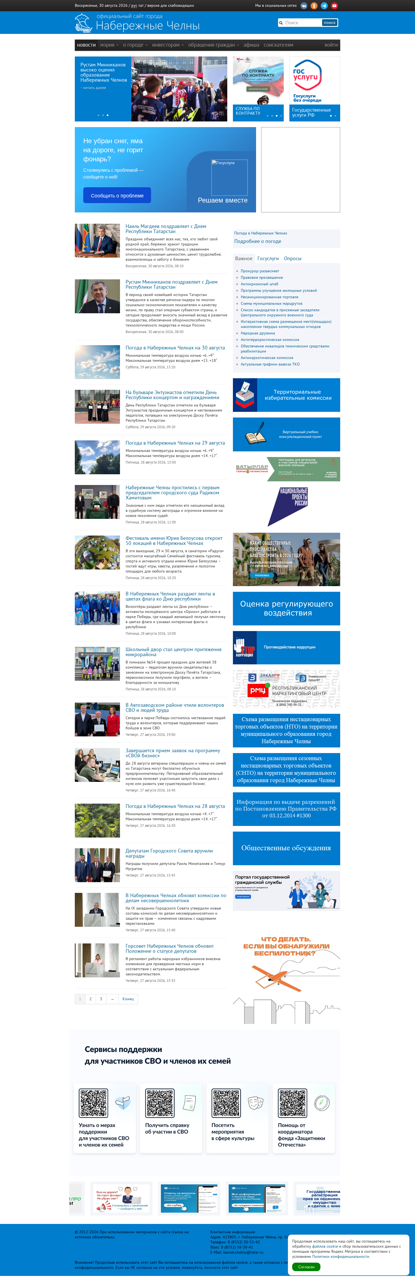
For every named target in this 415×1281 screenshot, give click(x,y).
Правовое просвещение (262, 277)
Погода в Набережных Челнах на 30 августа (175, 347)
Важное (243, 258)
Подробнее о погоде (257, 241)
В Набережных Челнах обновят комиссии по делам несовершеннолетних (176, 898)
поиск (330, 22)
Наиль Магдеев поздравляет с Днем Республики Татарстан (166, 229)
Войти (331, 45)
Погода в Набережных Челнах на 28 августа (175, 806)
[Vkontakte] (304, 5)
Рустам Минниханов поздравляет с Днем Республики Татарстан (172, 284)
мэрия (108, 45)
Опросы (293, 258)
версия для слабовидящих (170, 5)
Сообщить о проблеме (117, 195)
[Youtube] (334, 5)
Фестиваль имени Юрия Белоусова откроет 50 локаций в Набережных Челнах (174, 541)
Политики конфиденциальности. (341, 1256)
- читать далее (93, 88)
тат (141, 5)
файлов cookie (325, 1246)
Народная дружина (258, 333)
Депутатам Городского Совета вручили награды (169, 853)
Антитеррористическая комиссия (270, 340)
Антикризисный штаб (259, 284)
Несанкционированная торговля (269, 297)
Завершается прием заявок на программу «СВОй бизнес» (173, 753)
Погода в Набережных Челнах (260, 233)
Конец (128, 999)
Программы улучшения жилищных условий (279, 290)
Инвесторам (166, 45)
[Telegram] (324, 5)
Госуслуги (268, 258)
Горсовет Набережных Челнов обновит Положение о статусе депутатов (170, 948)
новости (86, 45)
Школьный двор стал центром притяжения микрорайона (174, 652)
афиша (251, 45)
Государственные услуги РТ (311, 112)
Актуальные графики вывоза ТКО (270, 364)
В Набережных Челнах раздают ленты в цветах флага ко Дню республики (170, 596)
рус (134, 5)
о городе (134, 45)
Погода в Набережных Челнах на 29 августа (175, 442)
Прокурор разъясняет (260, 271)
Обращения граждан (212, 45)
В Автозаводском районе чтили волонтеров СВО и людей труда (175, 708)
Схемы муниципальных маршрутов (271, 303)
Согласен (306, 1266)
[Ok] (314, 5)
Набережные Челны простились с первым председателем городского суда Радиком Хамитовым (173, 492)
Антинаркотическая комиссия (267, 358)
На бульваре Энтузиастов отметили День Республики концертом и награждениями (172, 395)
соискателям (278, 45)
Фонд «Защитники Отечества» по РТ (254, 111)
